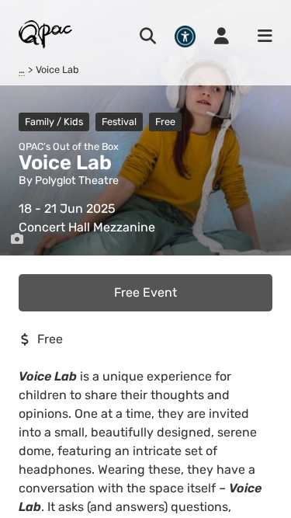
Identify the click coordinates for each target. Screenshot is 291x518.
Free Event (145, 292)
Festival (119, 121)
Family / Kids (54, 121)
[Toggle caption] (17, 239)
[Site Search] (148, 36)
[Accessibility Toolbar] (185, 36)
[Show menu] (260, 36)
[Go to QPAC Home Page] (46, 34)
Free (165, 121)
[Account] (221, 36)
